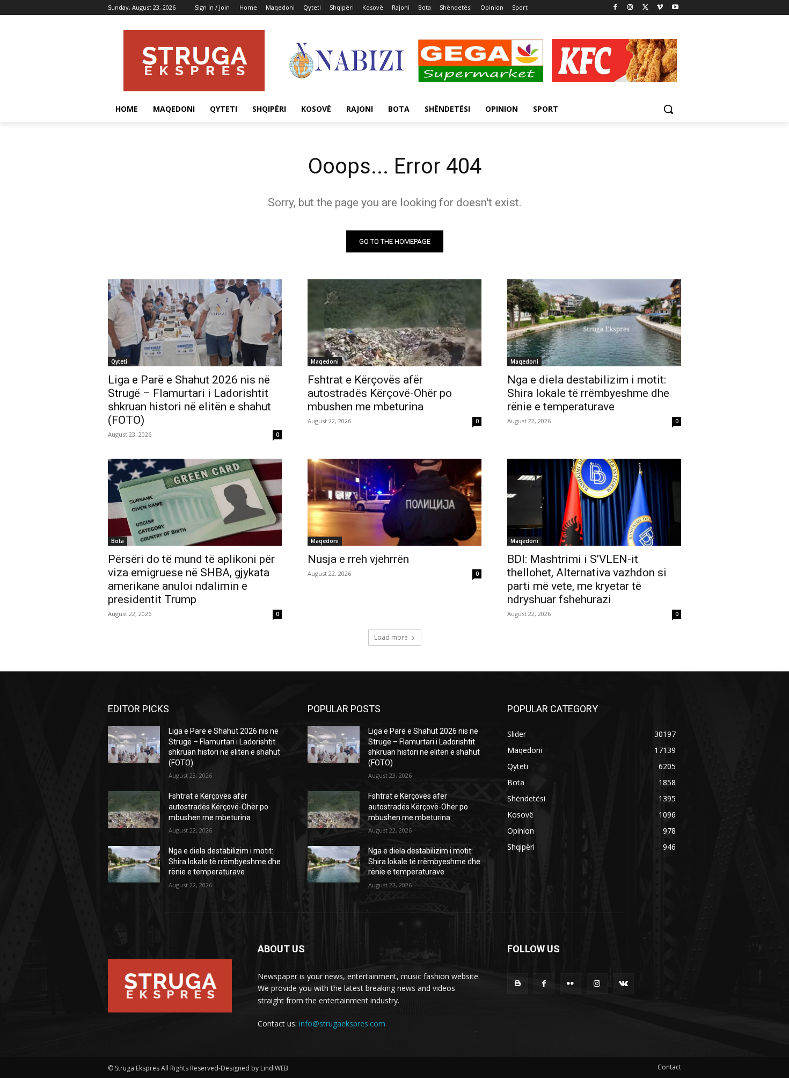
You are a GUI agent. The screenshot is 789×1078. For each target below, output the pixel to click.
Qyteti (119, 361)
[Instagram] (630, 8)
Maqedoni (325, 361)
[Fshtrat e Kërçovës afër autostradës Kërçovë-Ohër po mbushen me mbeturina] (394, 322)
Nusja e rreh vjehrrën (358, 559)
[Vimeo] (660, 8)
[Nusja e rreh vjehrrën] (394, 502)
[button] (668, 109)
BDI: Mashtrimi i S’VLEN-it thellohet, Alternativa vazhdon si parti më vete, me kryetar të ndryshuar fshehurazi (587, 579)
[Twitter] (645, 8)
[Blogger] (517, 983)
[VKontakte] (623, 983)
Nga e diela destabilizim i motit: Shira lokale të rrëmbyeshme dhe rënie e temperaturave (588, 393)
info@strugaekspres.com (342, 1023)
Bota (117, 541)
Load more (391, 637)
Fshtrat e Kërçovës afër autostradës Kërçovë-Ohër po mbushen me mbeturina (380, 393)
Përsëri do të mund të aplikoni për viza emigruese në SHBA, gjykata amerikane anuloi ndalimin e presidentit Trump (191, 579)
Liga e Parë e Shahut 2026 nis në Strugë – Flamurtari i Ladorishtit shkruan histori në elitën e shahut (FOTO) (189, 399)
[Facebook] (615, 8)
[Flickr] (570, 983)
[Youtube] (675, 8)
